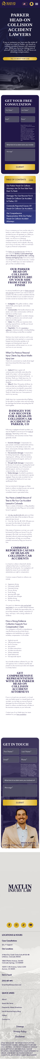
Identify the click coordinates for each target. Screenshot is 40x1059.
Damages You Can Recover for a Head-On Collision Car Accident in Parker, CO (20, 198)
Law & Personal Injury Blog (11, 1011)
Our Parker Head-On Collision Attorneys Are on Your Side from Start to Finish (19, 188)
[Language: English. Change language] (25, 3)
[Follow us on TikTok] (23, 925)
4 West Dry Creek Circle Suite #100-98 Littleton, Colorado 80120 (15, 956)
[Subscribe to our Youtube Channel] (31, 925)
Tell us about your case (20, 59)
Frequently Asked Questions (12, 1007)
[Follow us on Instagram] (16, 925)
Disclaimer (20, 1036)
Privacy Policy (26, 138)
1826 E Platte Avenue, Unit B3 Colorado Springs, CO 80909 (12, 962)
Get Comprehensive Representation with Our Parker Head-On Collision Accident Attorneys (19, 217)
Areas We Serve (7, 1003)
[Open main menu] (36, 4)
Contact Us (6, 1019)
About (4, 999)
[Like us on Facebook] (9, 925)
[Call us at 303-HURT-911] (31, 4)
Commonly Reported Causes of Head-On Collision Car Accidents (20, 207)
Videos (4, 1015)
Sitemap (20, 1026)
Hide (31, 179)
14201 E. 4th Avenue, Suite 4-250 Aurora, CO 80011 (14, 968)
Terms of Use (31, 775)
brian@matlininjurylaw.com (11, 985)
